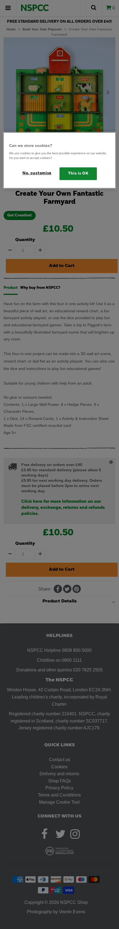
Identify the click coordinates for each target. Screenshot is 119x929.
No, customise (36, 173)
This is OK (78, 174)
